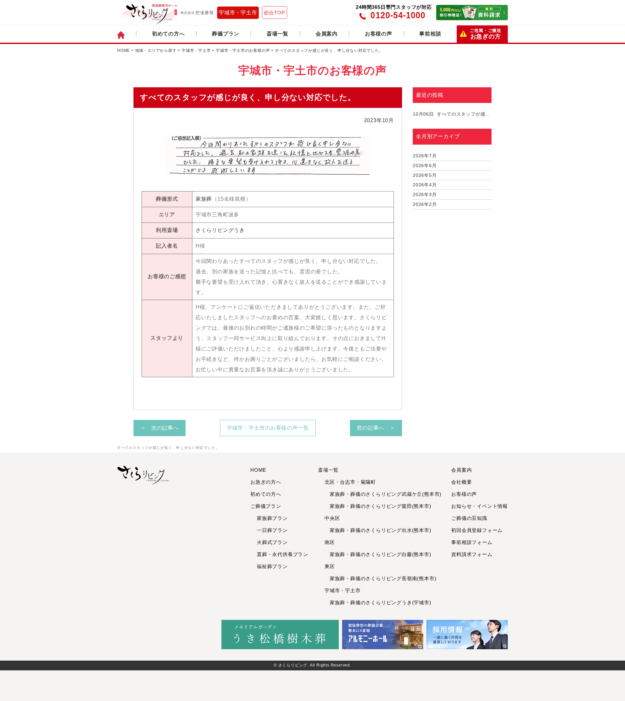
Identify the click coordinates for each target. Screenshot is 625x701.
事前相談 (430, 33)
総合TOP (274, 12)
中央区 (332, 518)
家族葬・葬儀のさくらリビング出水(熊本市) (378, 530)
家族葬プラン (272, 518)
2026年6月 (425, 165)
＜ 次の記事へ (159, 428)
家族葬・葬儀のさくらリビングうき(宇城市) (378, 602)
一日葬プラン (272, 530)
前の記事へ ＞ (376, 428)
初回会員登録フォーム (477, 530)
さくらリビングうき (220, 230)
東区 (330, 566)
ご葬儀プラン (265, 506)
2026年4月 (425, 184)
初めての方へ (168, 33)
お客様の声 (378, 33)
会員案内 (327, 33)
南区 (330, 542)
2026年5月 (425, 175)
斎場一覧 (277, 33)
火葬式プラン (272, 542)
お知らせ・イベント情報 (479, 506)
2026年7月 (425, 155)
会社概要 (461, 482)
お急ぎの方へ (265, 482)
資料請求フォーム (471, 554)
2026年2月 (425, 204)
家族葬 (204, 199)
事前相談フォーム (471, 542)
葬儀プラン (225, 33)
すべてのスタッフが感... (451, 114)
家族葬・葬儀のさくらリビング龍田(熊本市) (378, 506)
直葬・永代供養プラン (282, 554)
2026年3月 (425, 194)
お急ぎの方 (485, 34)
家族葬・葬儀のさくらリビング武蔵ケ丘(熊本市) (383, 494)
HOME (258, 470)
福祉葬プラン (272, 566)
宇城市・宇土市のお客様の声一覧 (268, 428)
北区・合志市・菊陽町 (350, 482)
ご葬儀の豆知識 (469, 518)
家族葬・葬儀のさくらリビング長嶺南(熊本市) (380, 578)
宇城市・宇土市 (238, 12)
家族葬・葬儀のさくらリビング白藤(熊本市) (378, 554)
